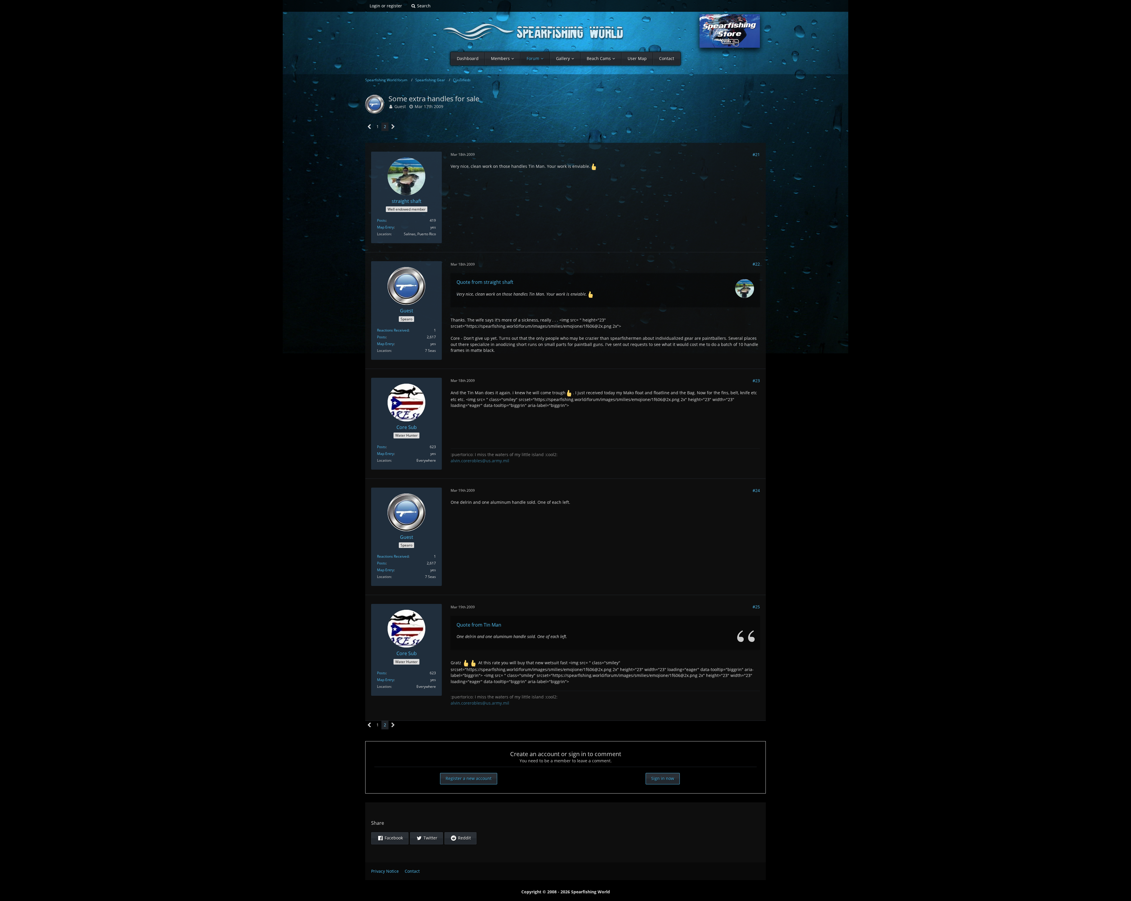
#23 (756, 380)
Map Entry (385, 227)
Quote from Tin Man (479, 625)
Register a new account (469, 778)
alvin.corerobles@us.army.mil (480, 460)
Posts (381, 220)
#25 (756, 607)
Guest (400, 106)
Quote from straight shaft (485, 282)
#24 (756, 490)
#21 (756, 154)
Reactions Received (393, 330)
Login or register (386, 6)
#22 (756, 264)
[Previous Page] (369, 126)
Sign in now (662, 778)
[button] (390, 838)
